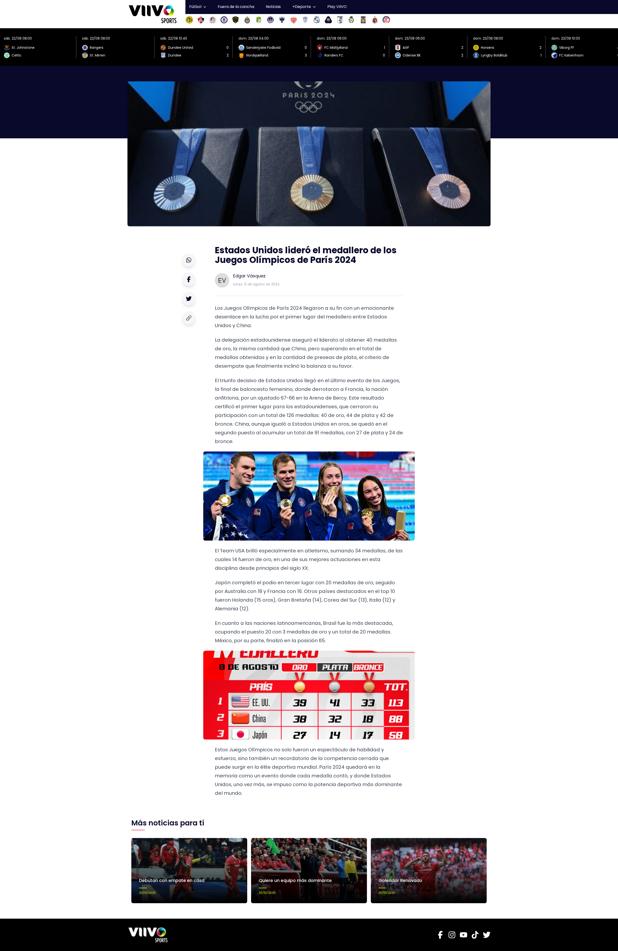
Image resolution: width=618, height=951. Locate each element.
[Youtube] (463, 935)
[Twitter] (487, 935)
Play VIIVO (337, 6)
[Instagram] (452, 935)
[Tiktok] (475, 935)
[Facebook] (440, 935)
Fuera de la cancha (236, 6)
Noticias (273, 6)
